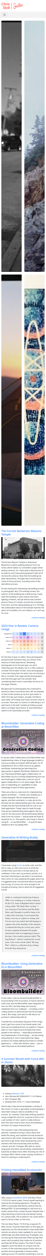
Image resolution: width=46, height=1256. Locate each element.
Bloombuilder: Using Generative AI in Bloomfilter (21, 965)
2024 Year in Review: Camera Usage (19, 627)
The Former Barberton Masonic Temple (21, 532)
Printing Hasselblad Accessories (21, 1170)
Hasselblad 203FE (20, 1197)
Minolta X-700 (18, 1093)
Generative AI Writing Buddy (19, 837)
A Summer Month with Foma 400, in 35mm (22, 1060)
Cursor (19, 865)
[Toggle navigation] (4, 14)
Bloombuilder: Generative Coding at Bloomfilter (22, 724)
